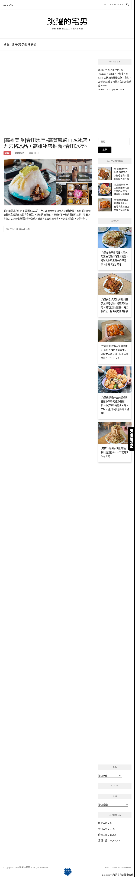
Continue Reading (18, 229)
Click (131, 439)
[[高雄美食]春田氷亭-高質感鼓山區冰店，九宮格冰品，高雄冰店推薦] (48, 182)
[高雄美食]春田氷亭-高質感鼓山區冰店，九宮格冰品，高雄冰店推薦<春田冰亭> (48, 143)
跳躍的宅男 (67, 21)
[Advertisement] (48, 97)
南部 (7, 153)
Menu (10, 4)
